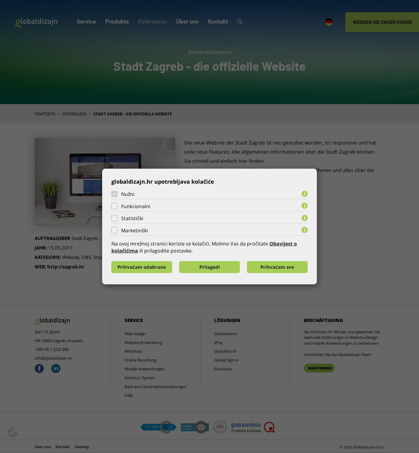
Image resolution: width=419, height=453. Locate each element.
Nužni (127, 194)
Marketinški (134, 230)
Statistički (132, 218)
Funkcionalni (135, 206)
